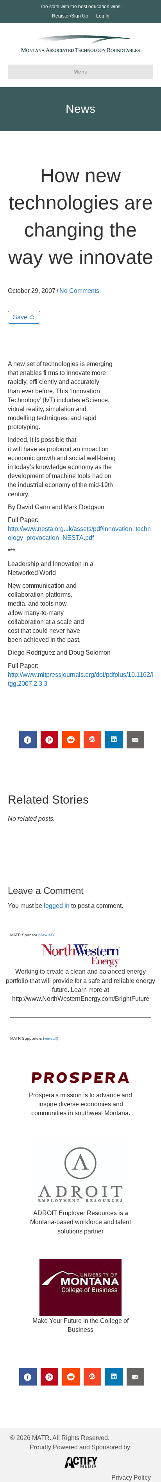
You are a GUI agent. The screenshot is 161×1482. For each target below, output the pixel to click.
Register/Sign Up (70, 16)
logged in (57, 905)
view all (45, 935)
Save (21, 317)
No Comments (79, 290)
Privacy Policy (131, 1477)
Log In (102, 16)
